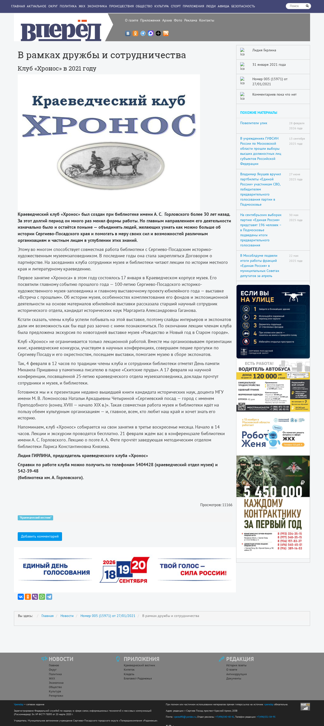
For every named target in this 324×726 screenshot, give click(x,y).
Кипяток (129, 669)
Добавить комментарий (40, 536)
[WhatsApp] (42, 597)
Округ (53, 6)
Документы (233, 678)
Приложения (150, 20)
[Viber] (35, 597)
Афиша (223, 6)
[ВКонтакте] (21, 597)
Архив (167, 20)
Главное (54, 665)
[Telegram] (49, 597)
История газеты (236, 665)
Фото (178, 20)
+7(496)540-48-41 (224, 716)
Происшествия (121, 6)
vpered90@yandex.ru (185, 716)
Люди (211, 6)
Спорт (176, 6)
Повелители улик (253, 123)
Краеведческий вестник (139, 665)
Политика (68, 6)
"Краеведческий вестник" (35, 517)
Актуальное (36, 6)
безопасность (243, 6)
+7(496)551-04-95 (266, 716)
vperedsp (268, 704)
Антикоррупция (236, 674)
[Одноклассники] (28, 597)
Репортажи (56, 695)
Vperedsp (18, 704)
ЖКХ (82, 6)
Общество (144, 6)
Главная (18, 6)
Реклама (190, 20)
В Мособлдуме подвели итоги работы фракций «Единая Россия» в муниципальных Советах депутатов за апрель (259, 265)
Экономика (97, 6)
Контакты (206, 20)
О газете (131, 20)
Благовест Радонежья (138, 678)
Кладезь (129, 674)
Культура (161, 6)
